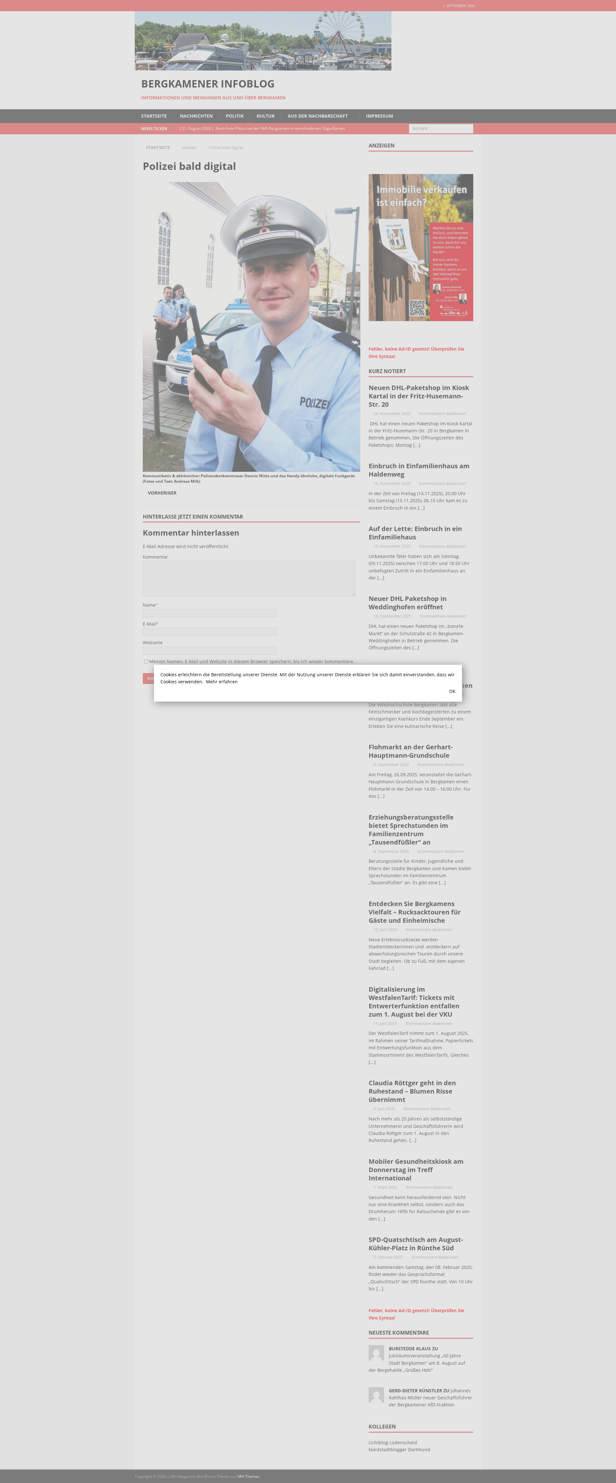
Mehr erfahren (222, 682)
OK (452, 691)
